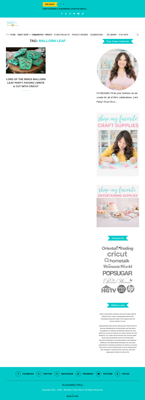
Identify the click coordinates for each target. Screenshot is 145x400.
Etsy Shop (123, 34)
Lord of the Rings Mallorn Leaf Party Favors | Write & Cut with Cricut (26, 83)
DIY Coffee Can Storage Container (59, 9)
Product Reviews (80, 34)
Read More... (110, 101)
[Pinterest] (74, 14)
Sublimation (37, 34)
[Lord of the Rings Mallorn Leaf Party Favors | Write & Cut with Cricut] (26, 60)
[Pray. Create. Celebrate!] (118, 69)
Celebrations (96, 34)
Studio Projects (62, 34)
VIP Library (112, 34)
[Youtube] (78, 14)
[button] (60, 4)
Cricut (48, 34)
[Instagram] (70, 14)
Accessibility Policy (72, 385)
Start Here (23, 34)
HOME (13, 34)
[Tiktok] (83, 14)
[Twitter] (66, 14)
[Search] (137, 34)
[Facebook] (61, 14)
